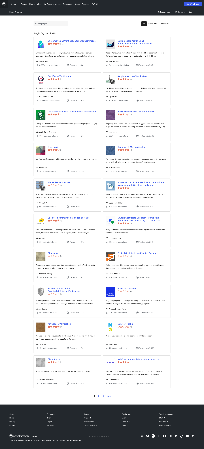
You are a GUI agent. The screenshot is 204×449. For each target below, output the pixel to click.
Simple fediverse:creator (60, 182)
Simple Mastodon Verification (132, 76)
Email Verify (54, 147)
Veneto (34, 436)
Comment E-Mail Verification (131, 147)
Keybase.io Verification (59, 324)
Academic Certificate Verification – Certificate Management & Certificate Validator (140, 183)
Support (87, 418)
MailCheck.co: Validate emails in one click (138, 359)
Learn (86, 414)
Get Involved (127, 414)
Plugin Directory (15, 12)
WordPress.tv (90, 425)
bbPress (163, 422)
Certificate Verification (59, 76)
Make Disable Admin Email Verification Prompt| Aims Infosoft (134, 42)
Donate (126, 422)
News (11, 418)
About (11, 414)
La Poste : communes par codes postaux (68, 218)
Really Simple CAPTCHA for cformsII (135, 111)
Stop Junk (53, 253)
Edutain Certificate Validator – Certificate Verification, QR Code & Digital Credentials (138, 219)
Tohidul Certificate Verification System (136, 253)
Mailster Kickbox (125, 324)
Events (124, 418)
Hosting (12, 422)
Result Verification (126, 288)
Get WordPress (192, 4)
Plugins (50, 422)
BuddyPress (165, 425)
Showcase (51, 414)
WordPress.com (166, 414)
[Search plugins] (65, 23)
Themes (50, 418)
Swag (125, 425)
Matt (162, 418)
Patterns (50, 425)
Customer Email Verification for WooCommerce (72, 41)
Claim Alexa (54, 359)
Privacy (12, 425)
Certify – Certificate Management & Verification (72, 111)
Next (108, 396)
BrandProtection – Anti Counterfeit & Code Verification (64, 289)
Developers (89, 422)
